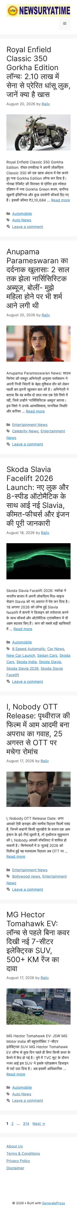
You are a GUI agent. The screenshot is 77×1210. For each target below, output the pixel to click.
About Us (14, 1146)
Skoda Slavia (50, 662)
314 (26, 1123)
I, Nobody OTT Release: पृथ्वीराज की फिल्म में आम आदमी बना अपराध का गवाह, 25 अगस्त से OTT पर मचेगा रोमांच (38, 729)
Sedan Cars (47, 655)
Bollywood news (26, 876)
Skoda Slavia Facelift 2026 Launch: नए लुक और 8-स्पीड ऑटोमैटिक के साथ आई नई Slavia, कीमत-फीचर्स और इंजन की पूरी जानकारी (37, 496)
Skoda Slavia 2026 (22, 668)
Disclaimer (15, 1168)
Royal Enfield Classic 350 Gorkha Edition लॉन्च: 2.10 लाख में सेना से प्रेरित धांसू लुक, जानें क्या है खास (38, 72)
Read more (60, 200)
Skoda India (26, 662)
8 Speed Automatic (28, 649)
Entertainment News (29, 425)
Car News (55, 649)
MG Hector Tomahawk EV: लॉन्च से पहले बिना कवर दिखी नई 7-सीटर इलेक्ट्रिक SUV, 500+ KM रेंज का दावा (38, 941)
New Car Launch (20, 655)
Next (39, 1123)
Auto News (21, 220)
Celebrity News (25, 431)
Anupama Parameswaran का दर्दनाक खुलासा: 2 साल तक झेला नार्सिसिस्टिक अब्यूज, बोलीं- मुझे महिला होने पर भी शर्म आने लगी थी (37, 278)
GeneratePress (53, 1203)
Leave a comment (27, 227)
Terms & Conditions (23, 1153)
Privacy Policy (18, 1161)
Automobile (22, 214)
